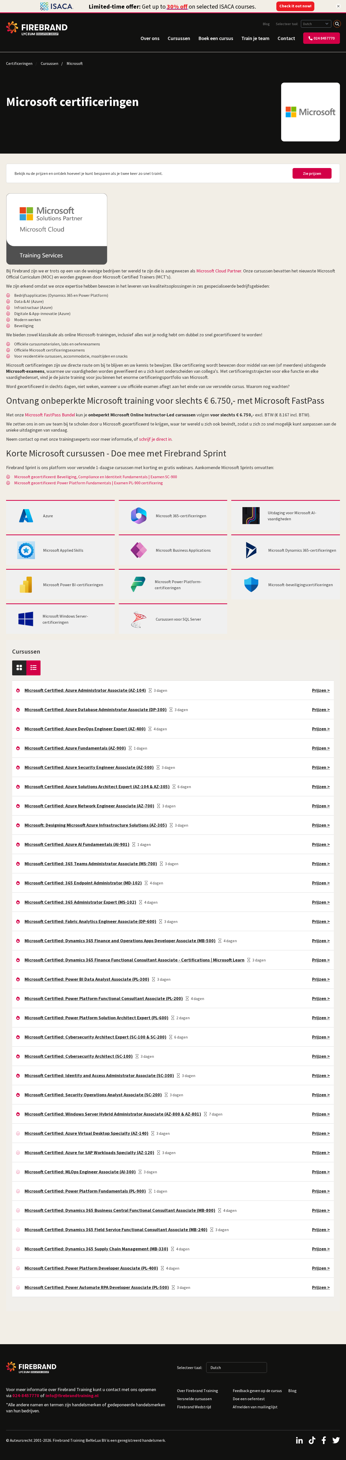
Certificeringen (19, 63)
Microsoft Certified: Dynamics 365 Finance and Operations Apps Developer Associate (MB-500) (120, 941)
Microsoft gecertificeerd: (35, 476)
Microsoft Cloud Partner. (219, 271)
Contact (286, 38)
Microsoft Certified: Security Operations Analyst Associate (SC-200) (93, 1095)
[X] (336, 1440)
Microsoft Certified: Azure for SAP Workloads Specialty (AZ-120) (89, 1152)
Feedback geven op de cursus (257, 1390)
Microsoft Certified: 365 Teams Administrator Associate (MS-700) (91, 863)
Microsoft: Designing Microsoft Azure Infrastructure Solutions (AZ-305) (96, 825)
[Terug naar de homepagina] (36, 28)
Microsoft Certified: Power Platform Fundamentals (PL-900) (85, 1191)
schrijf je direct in (155, 439)
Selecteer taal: (287, 24)
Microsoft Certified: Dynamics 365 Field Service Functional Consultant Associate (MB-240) (116, 1229)
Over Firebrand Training (197, 1390)
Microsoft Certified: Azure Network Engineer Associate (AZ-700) (89, 806)
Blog (266, 24)
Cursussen (179, 38)
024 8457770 (324, 38)
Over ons (150, 38)
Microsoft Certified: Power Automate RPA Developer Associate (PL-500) (97, 1287)
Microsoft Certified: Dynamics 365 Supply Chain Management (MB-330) (96, 1249)
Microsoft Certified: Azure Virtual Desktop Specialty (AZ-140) (86, 1133)
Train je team (255, 38)
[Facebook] (323, 1440)
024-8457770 (25, 1395)
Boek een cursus (215, 38)
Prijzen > (321, 690)
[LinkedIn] (299, 1440)
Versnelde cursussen (194, 1398)
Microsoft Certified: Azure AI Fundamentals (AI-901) (77, 844)
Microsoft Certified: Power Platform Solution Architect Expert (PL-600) (96, 1018)
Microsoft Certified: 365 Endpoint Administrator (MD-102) (83, 883)
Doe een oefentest (249, 1398)
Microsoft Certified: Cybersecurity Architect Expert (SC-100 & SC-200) (95, 1037)
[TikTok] (312, 1440)
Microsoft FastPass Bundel (50, 415)
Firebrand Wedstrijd (194, 1406)
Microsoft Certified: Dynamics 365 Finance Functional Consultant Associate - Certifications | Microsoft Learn (134, 960)
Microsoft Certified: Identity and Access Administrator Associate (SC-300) (99, 1075)
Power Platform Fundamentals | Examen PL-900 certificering (110, 482)
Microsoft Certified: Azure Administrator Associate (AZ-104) (85, 690)
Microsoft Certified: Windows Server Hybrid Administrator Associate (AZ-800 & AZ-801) (113, 1114)
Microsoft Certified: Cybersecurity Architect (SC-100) (79, 1056)
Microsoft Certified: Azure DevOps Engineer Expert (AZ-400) (85, 729)
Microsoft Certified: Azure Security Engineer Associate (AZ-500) (89, 767)
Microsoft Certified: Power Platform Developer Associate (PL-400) (91, 1268)
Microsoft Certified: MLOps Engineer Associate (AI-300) (80, 1172)
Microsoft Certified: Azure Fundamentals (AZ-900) (75, 748)
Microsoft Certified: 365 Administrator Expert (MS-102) (80, 902)
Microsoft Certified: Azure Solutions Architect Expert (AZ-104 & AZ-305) (97, 786)
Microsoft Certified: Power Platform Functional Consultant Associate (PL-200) (104, 998)
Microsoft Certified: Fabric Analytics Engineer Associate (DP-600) (90, 921)
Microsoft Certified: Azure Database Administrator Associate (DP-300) (96, 709)
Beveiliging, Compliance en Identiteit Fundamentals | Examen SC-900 (117, 476)
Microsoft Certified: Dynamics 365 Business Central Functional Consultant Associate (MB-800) (120, 1210)
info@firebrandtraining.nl (72, 1395)
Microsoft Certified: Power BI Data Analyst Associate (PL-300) (87, 979)
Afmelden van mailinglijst (255, 1406)
